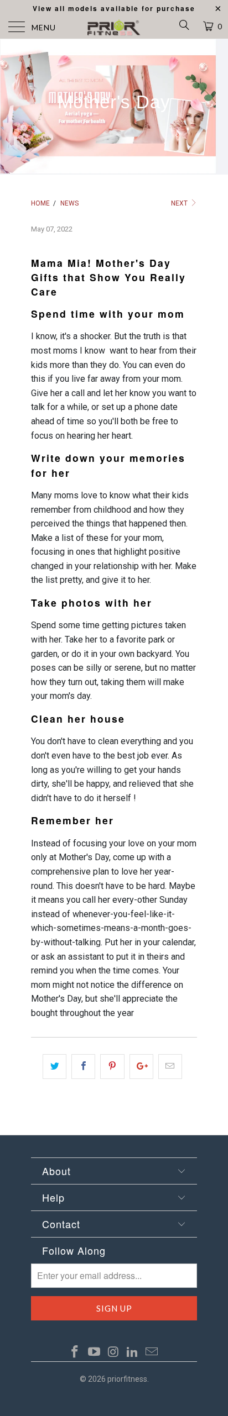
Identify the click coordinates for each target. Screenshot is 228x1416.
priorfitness (127, 1379)
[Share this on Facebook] (83, 1067)
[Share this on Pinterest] (112, 1067)
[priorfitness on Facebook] (75, 1352)
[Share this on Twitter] (54, 1067)
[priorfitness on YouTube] (94, 1352)
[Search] (183, 27)
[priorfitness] (114, 28)
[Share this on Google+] (141, 1067)
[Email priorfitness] (152, 1352)
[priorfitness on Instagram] (113, 1352)
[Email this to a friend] (170, 1067)
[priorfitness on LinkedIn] (133, 1352)
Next (180, 203)
